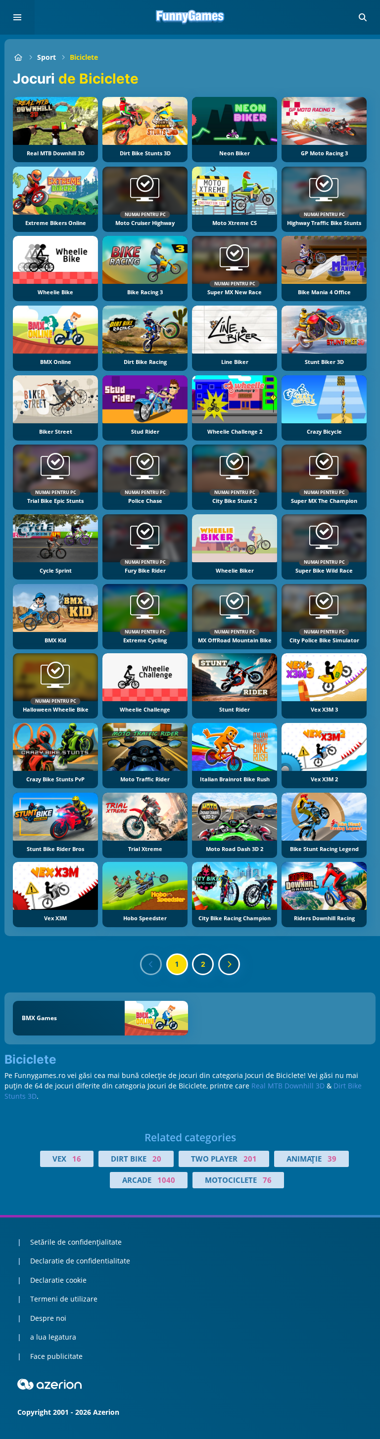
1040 (166, 1180)
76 (267, 1180)
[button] (362, 17)
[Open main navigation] (17, 17)
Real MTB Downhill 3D (288, 1085)
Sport (46, 57)
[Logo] (190, 17)
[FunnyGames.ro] (18, 57)
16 (76, 1159)
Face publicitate (56, 1356)
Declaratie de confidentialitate (80, 1260)
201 (250, 1159)
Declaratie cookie (58, 1280)
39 (332, 1159)
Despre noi (48, 1318)
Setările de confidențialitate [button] (76, 1242)
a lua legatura (53, 1337)
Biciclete (84, 57)
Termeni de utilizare (63, 1299)
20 (156, 1159)
